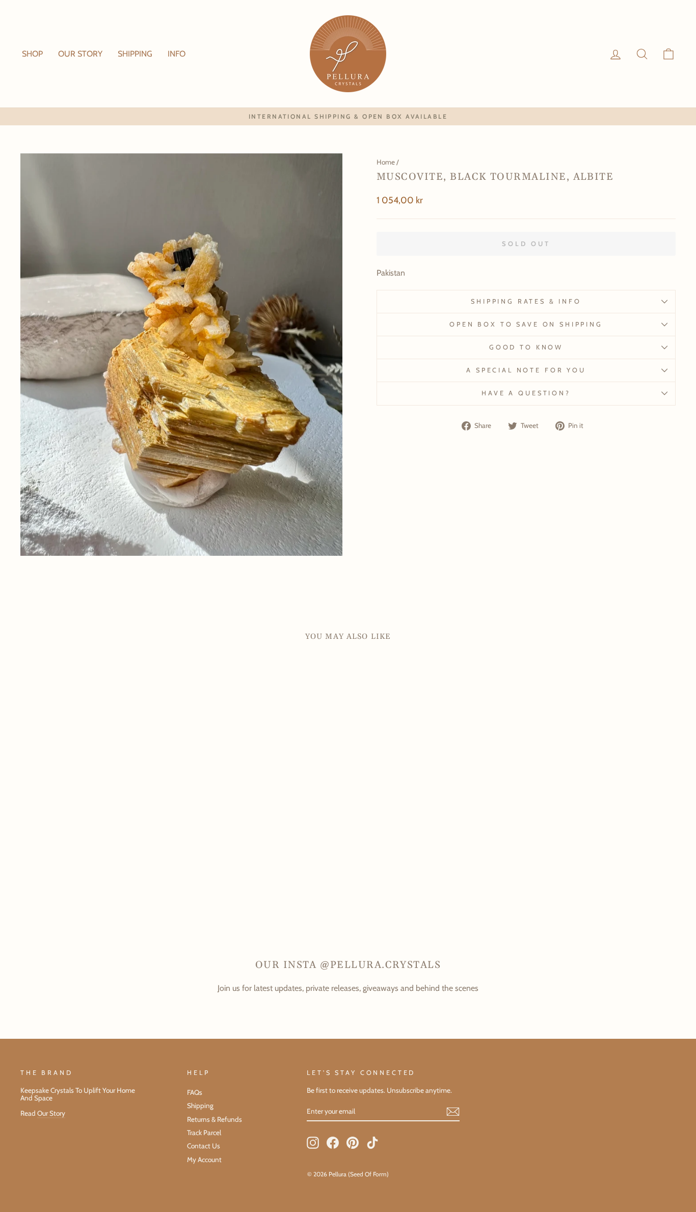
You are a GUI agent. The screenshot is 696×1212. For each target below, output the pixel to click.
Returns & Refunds (214, 1119)
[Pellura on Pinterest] (352, 1143)
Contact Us (203, 1146)
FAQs (194, 1092)
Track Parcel (204, 1132)
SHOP (32, 54)
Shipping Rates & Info (526, 301)
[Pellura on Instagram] (313, 1143)
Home (386, 162)
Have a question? (525, 393)
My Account (204, 1159)
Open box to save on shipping (526, 324)
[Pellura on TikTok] (372, 1143)
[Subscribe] (453, 1112)
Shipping (200, 1105)
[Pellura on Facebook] (333, 1143)
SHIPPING (135, 54)
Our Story (51, 1113)
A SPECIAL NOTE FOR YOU (525, 370)
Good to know (526, 347)
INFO (176, 54)
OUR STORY (80, 54)
